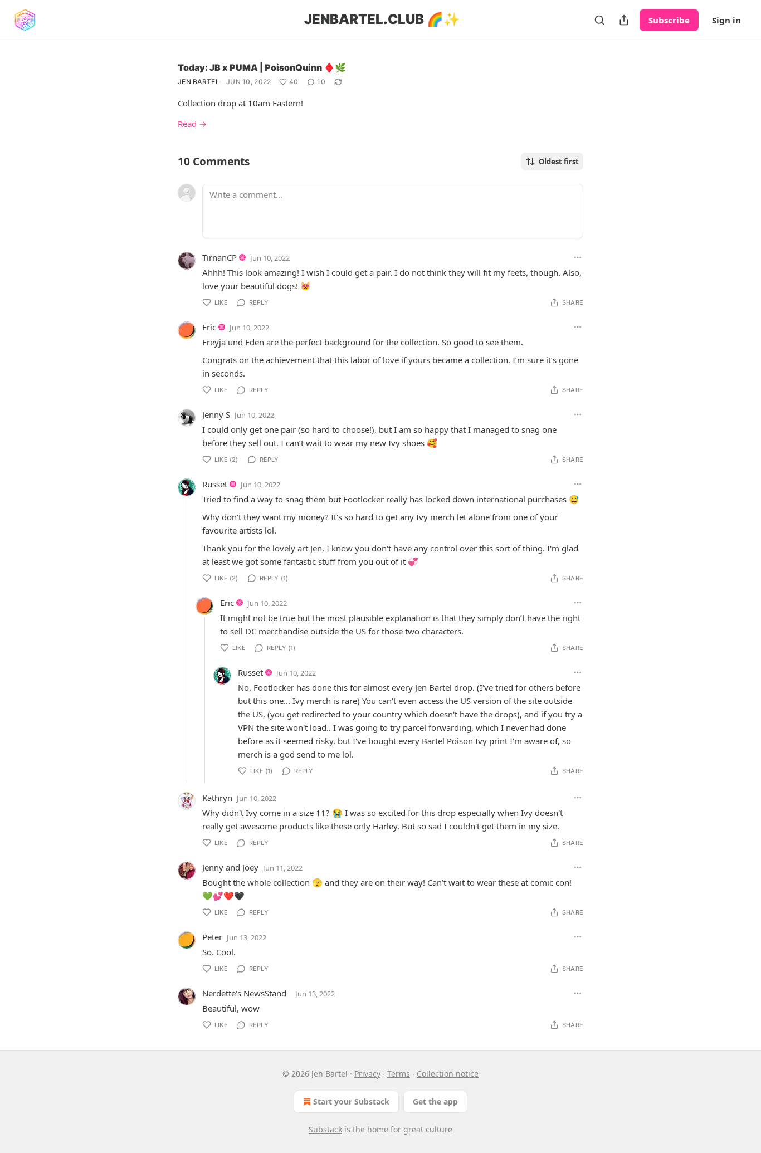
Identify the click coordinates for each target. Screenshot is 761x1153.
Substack (325, 1129)
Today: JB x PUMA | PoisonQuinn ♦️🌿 (262, 67)
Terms (398, 1073)
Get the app (435, 1101)
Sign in (726, 20)
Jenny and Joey (230, 867)
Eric (209, 327)
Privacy (367, 1073)
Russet (214, 484)
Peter (212, 936)
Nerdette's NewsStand (244, 993)
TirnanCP (219, 257)
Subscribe (669, 20)
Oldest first (559, 162)
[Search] (599, 20)
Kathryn (217, 797)
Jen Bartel (198, 81)
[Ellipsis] (578, 257)
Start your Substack (351, 1101)
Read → (192, 123)
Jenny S (216, 414)
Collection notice (448, 1073)
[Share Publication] (624, 20)
